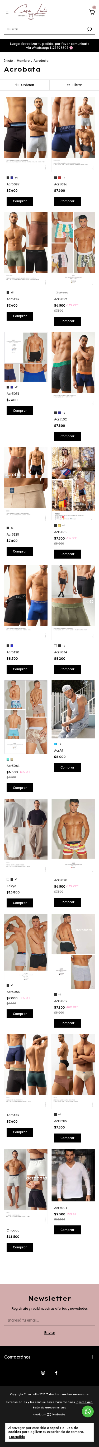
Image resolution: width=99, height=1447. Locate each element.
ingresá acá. (84, 1402)
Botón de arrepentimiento (49, 1407)
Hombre (23, 61)
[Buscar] (89, 29)
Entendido (17, 1437)
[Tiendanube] (49, 1415)
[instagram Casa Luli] (43, 1373)
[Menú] (8, 13)
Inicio (8, 61)
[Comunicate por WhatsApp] (88, 1411)
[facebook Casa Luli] (56, 1373)
